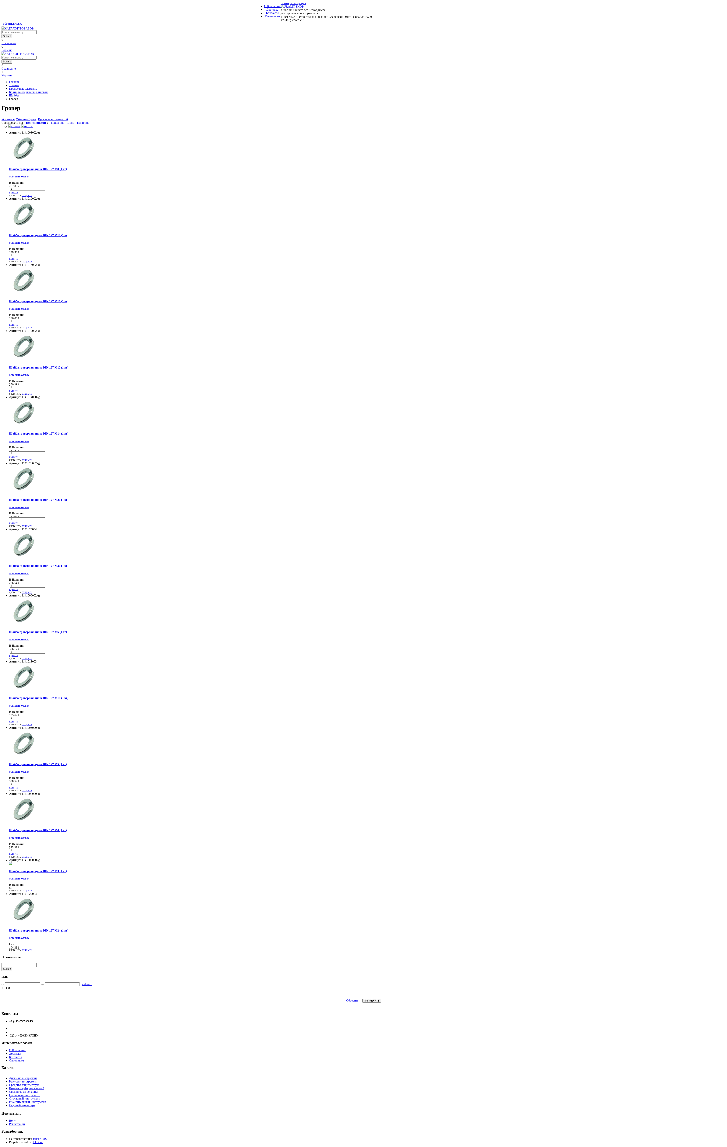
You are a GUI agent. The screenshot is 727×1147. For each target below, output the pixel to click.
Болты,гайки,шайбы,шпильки (28, 92)
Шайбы (14, 95)
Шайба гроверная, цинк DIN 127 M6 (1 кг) (38, 632)
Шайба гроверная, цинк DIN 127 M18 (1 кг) (38, 698)
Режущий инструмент (23, 1081)
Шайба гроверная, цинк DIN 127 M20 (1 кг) (38, 499)
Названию (57, 122)
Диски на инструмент (23, 1078)
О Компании (272, 6)
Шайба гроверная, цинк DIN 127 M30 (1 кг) (38, 565)
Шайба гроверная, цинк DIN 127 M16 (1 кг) (38, 301)
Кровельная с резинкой (53, 119)
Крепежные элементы (23, 88)
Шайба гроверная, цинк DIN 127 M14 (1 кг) (38, 433)
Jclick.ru (38, 1142)
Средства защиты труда (24, 1084)
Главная (14, 81)
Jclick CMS (40, 1138)
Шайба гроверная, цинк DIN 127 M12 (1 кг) (38, 367)
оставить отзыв (19, 176)
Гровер (32, 119)
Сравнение (9, 43)
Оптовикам (272, 16)
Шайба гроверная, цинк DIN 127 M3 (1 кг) (38, 871)
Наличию (83, 122)
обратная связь (12, 23)
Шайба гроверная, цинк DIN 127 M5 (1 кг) (38, 764)
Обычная (22, 119)
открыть (27, 195)
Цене (70, 122)
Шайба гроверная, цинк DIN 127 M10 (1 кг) (38, 235)
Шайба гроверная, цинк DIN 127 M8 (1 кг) (38, 169)
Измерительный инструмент (27, 1101)
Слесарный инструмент (24, 1095)
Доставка (272, 9)
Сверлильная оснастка (23, 1091)
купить (13, 192)
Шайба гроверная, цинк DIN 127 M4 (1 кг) (38, 830)
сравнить (15, 195)
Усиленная (8, 119)
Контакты (272, 13)
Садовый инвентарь (22, 1105)
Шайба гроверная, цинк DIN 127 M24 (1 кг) (38, 930)
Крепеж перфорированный (26, 1088)
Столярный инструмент (24, 1098)
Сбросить (352, 1000)
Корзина (7, 50)
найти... (87, 984)
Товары (14, 85)
